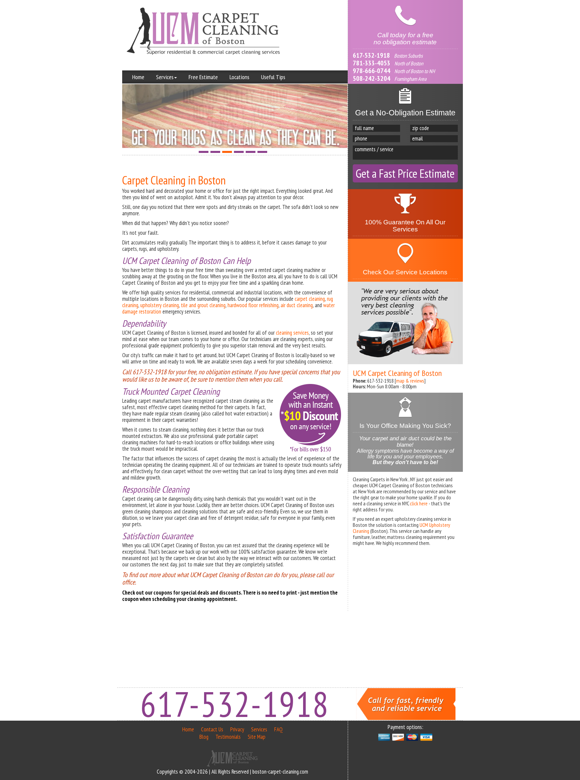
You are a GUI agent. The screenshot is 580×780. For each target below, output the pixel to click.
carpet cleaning (310, 298)
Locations (239, 77)
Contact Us (212, 729)
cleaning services (292, 332)
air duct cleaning (297, 305)
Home (138, 77)
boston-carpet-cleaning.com (280, 771)
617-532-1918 (371, 55)
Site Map (256, 736)
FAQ (278, 729)
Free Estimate (203, 77)
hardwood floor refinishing (253, 305)
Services (165, 77)
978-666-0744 (371, 70)
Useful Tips (273, 77)
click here (419, 503)
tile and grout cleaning (203, 305)
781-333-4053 (371, 63)
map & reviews (410, 380)
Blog (203, 736)
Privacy (237, 729)
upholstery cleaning (159, 305)
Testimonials (228, 736)
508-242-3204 (371, 78)
